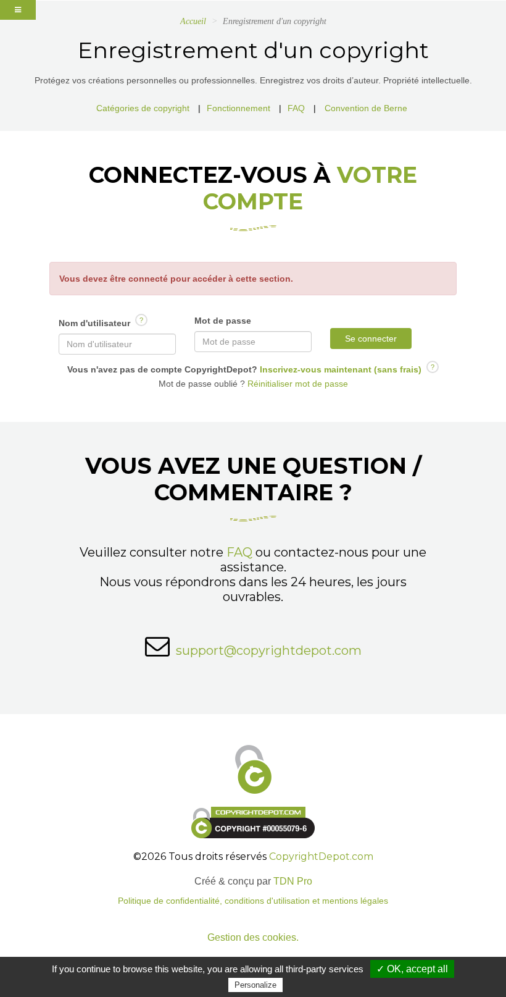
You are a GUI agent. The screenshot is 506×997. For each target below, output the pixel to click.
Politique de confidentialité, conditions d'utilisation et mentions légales (253, 901)
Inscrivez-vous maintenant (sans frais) (339, 369)
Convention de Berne (366, 108)
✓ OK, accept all (412, 969)
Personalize (255, 985)
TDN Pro (292, 881)
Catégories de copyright (142, 108)
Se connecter (371, 338)
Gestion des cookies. (253, 937)
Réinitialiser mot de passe (296, 384)
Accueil (193, 21)
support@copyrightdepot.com (269, 650)
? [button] (141, 320)
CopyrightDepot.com (321, 856)
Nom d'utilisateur (101, 322)
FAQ (296, 108)
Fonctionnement (238, 108)
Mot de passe (222, 321)
